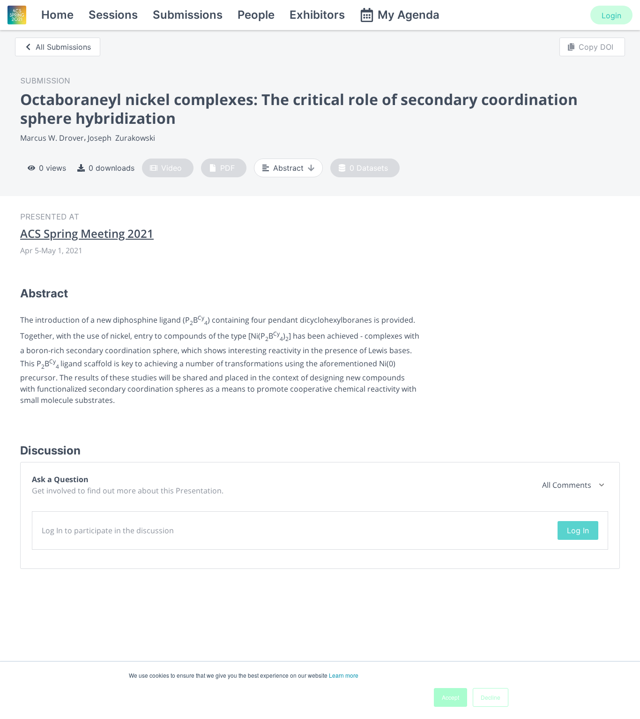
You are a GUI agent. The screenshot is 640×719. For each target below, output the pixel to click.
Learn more (343, 675)
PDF (227, 168)
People (256, 15)
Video (171, 168)
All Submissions (63, 47)
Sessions (113, 15)
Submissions (188, 15)
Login (611, 15)
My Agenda (408, 15)
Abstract (288, 168)
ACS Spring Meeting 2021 (87, 233)
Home (57, 15)
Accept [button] (450, 697)
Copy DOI (596, 47)
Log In (578, 530)
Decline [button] (490, 697)
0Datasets (369, 168)
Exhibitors (317, 15)
